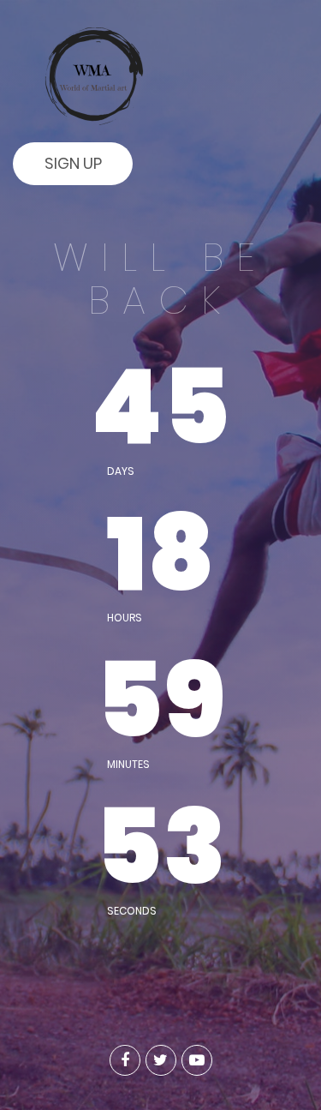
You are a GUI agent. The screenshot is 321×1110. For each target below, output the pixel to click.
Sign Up (73, 163)
